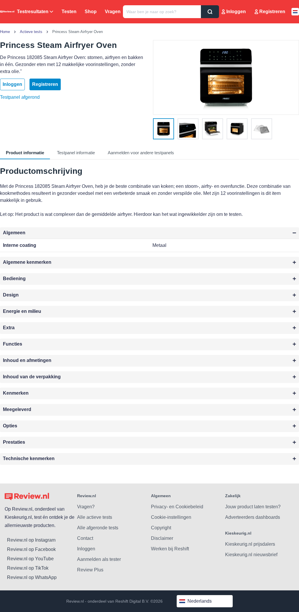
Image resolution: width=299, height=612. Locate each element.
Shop (91, 11)
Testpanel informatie (76, 152)
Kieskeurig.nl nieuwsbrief (251, 554)
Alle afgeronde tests (97, 527)
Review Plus (90, 569)
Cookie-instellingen (171, 517)
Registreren (272, 11)
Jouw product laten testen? (253, 506)
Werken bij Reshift (170, 548)
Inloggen (236, 11)
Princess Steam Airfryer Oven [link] (77, 32)
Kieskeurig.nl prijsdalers (250, 544)
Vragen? (86, 506)
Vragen (113, 11)
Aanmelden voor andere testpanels (141, 152)
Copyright (161, 527)
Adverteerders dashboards (252, 517)
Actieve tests (31, 32)
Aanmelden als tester (99, 559)
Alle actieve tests (94, 517)
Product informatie (25, 152)
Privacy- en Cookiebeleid (177, 506)
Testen (69, 11)
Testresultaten (32, 11)
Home (5, 32)
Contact (85, 538)
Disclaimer (162, 538)
